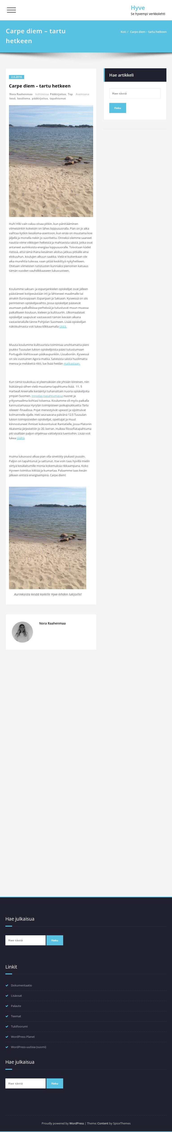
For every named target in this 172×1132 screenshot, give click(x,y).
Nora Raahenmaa (20, 94)
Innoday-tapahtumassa (47, 396)
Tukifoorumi (19, 1026)
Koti (123, 32)
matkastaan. (72, 363)
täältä (20, 438)
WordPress (76, 1123)
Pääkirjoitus (58, 94)
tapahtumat (58, 98)
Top (70, 94)
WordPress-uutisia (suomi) (28, 1047)
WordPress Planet (23, 1037)
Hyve (138, 8)
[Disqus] (51, 715)
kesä (12, 98)
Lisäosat (16, 996)
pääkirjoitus (40, 98)
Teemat (16, 1016)
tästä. (63, 326)
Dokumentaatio (21, 985)
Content (102, 1123)
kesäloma (23, 98)
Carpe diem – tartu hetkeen (148, 32)
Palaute (16, 1006)
